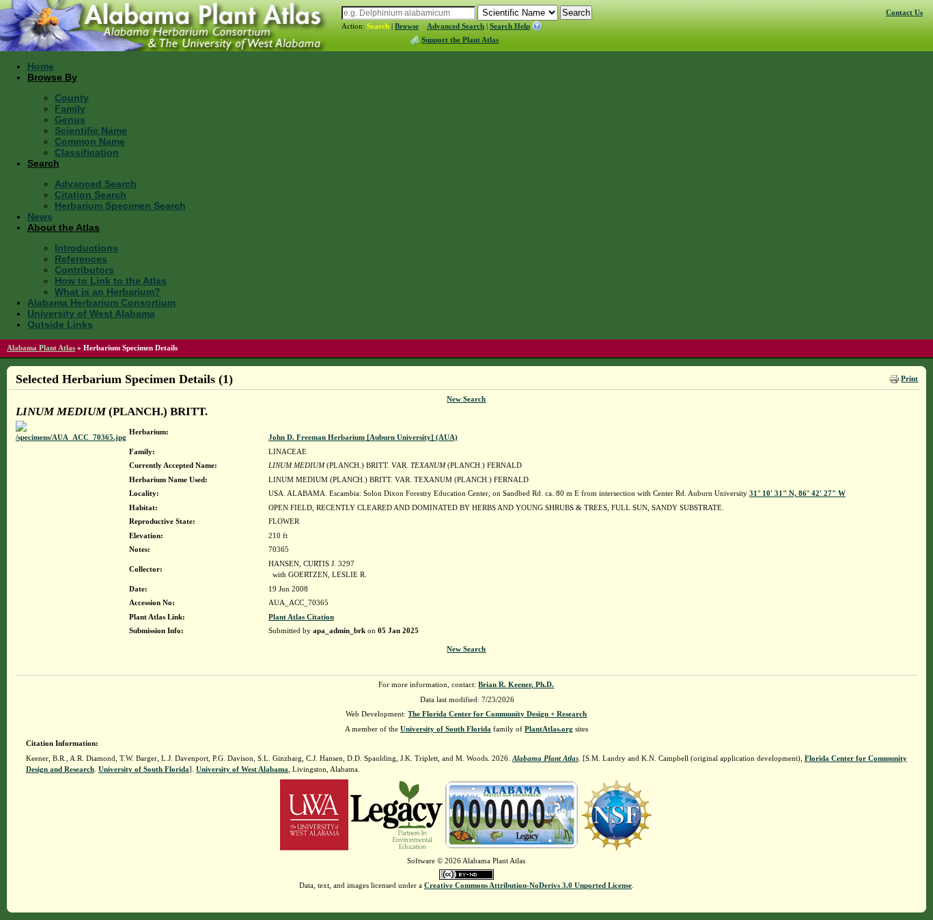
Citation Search (90, 194)
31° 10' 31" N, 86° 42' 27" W (797, 493)
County (72, 97)
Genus (70, 119)
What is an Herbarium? (108, 291)
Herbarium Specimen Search (120, 205)
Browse (407, 26)
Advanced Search (455, 26)
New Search (466, 399)
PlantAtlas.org (549, 729)
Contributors (84, 269)
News (40, 216)
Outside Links (60, 324)
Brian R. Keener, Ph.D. (516, 684)
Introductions (86, 247)
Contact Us (904, 12)
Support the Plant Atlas (460, 40)
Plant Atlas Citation (301, 617)
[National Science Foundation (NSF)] (616, 813)
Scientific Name (91, 130)
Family (70, 108)
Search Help (510, 26)
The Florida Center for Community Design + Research (497, 714)
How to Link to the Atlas (111, 280)
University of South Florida (445, 729)
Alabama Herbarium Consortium (101, 302)
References (81, 258)
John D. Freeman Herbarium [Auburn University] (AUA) (363, 437)
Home (40, 66)
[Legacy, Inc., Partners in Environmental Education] (396, 813)
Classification (87, 152)
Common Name (90, 141)
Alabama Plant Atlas (41, 348)
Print (909, 378)
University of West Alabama (91, 313)
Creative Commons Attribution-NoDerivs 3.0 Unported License (528, 885)
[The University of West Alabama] (314, 813)
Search (378, 26)
